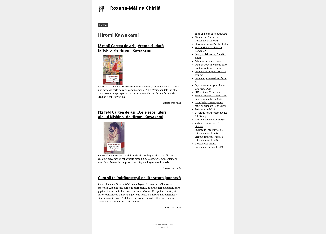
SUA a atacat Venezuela (207, 92)
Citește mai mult (172, 102)
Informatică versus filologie (210, 119)
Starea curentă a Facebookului (211, 44)
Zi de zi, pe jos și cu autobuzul (211, 33)
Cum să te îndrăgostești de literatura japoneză (139, 177)
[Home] (101, 9)
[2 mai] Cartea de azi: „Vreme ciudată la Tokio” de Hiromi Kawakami (131, 48)
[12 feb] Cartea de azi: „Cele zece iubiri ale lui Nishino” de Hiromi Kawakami (132, 114)
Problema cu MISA (205, 109)
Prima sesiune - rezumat (208, 61)
